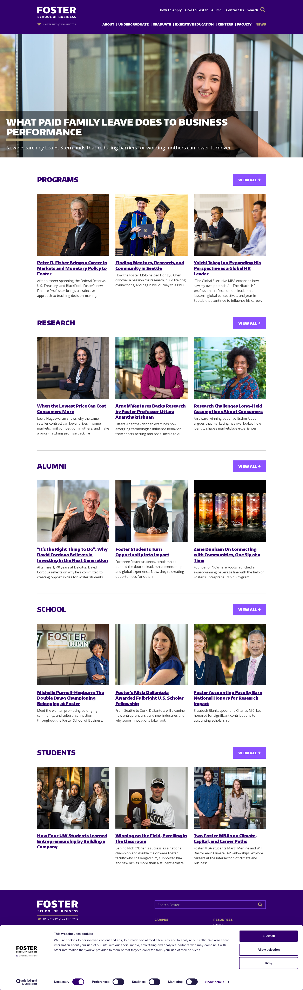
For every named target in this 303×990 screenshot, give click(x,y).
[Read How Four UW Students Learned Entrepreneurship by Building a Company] (73, 798)
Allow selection (269, 949)
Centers (225, 24)
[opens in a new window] (63, 24)
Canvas (218, 925)
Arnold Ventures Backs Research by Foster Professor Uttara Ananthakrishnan (150, 411)
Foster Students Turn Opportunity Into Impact (142, 551)
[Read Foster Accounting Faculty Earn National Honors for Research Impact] (230, 654)
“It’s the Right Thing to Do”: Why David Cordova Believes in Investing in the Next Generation (72, 554)
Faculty (244, 24)
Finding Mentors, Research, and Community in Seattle (149, 265)
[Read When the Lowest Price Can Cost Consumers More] (73, 368)
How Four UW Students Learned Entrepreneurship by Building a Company (72, 841)
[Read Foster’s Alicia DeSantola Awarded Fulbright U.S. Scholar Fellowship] (151, 654)
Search (252, 10)
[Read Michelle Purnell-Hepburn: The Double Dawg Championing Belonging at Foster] (73, 654)
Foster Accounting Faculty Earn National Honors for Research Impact (228, 698)
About (108, 24)
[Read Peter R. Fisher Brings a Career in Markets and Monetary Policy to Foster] (73, 225)
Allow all (268, 936)
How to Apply (171, 10)
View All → (249, 179)
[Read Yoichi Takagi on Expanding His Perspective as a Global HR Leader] (230, 225)
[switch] (118, 981)
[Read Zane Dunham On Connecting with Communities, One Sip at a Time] (230, 511)
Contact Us (235, 10)
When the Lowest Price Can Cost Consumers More (71, 408)
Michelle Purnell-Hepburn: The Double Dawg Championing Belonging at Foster (70, 698)
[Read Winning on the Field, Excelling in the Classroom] (151, 798)
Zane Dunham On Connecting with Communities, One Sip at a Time (227, 554)
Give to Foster (196, 10)
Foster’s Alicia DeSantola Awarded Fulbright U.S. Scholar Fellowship (149, 698)
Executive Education (194, 24)
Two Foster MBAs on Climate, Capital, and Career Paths (225, 838)
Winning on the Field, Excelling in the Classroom (151, 838)
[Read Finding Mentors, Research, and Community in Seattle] (151, 225)
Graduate (162, 24)
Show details (214, 982)
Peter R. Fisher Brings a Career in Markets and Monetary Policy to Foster (72, 268)
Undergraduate (133, 24)
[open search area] (263, 9)
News (261, 24)
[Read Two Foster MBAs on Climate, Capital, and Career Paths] (230, 798)
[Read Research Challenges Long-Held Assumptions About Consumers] (230, 368)
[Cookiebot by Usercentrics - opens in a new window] (27, 982)
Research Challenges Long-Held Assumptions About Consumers (228, 408)
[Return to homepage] (92, 909)
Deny (268, 963)
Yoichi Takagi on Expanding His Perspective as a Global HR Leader (227, 268)
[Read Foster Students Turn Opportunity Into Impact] (151, 511)
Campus (161, 919)
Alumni (217, 10)
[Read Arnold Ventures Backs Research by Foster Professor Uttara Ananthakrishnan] (151, 368)
